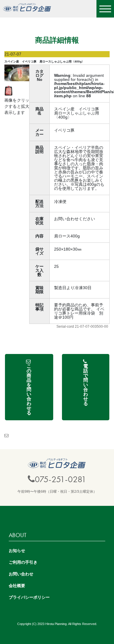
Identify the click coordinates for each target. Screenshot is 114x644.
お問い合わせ (21, 574)
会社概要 (17, 585)
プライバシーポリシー (29, 597)
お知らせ (17, 550)
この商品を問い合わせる (29, 389)
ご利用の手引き (23, 562)
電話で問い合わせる (85, 385)
